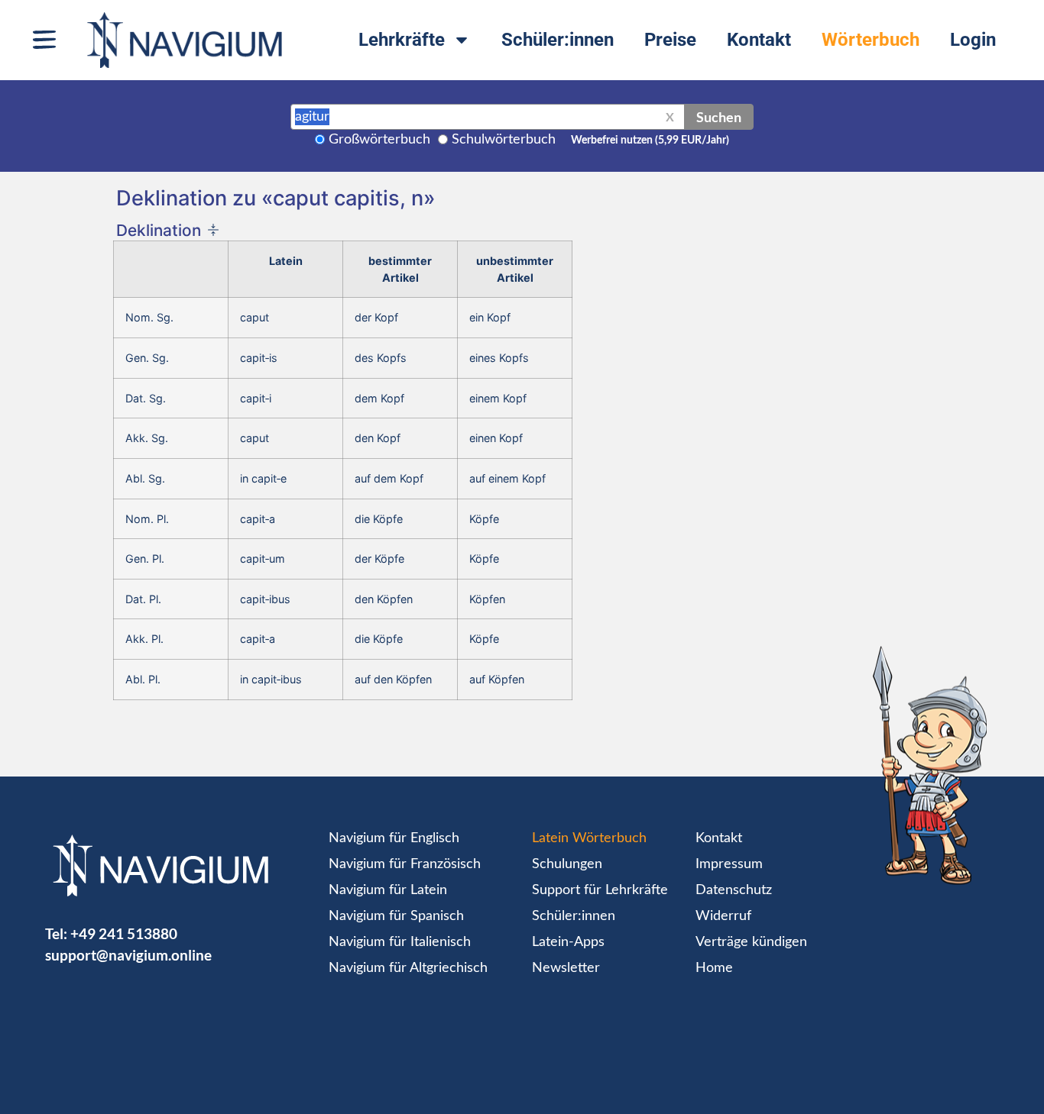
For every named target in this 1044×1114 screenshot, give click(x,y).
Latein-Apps (568, 942)
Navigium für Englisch (394, 838)
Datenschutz (733, 890)
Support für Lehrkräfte (600, 890)
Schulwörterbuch (504, 140)
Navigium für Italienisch (400, 942)
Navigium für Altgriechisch (408, 968)
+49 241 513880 (123, 933)
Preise (670, 39)
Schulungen (567, 864)
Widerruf (723, 916)
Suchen (718, 116)
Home (714, 968)
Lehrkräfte (401, 39)
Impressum (729, 864)
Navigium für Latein (388, 890)
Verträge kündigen (751, 942)
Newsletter (566, 968)
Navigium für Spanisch (396, 916)
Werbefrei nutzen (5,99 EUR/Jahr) (650, 140)
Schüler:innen (557, 39)
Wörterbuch (870, 39)
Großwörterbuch (379, 140)
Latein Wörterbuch (589, 838)
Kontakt (759, 39)
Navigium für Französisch (405, 864)
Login (973, 39)
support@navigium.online (128, 955)
